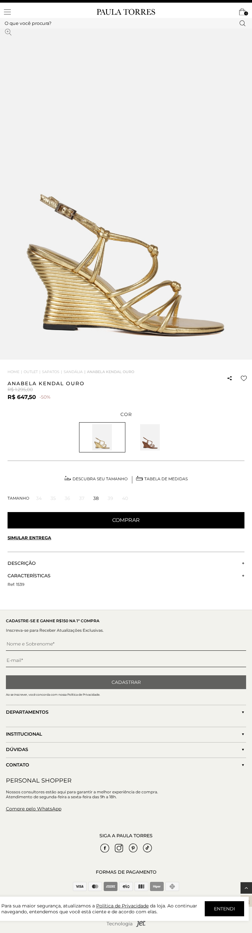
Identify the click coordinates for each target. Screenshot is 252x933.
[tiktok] (147, 848)
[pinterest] (133, 848)
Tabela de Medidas (166, 478)
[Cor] (150, 437)
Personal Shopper (39, 780)
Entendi (224, 909)
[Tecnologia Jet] (126, 925)
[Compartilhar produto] (229, 379)
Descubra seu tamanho (100, 478)
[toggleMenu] (10, 12)
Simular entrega (29, 537)
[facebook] (105, 848)
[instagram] (119, 848)
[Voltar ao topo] (246, 888)
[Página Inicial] (126, 12)
